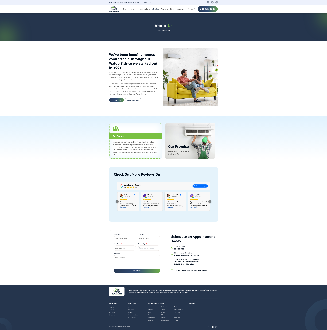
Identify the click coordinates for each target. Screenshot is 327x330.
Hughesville (177, 315)
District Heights (165, 320)
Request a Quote (133, 100)
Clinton (163, 312)
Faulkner (176, 307)
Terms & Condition (133, 315)
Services (111, 309)
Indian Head (177, 317)
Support (130, 312)
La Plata (176, 320)
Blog (129, 307)
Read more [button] (122, 208)
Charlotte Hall (164, 307)
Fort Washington (178, 309)
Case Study (131, 309)
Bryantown (151, 320)
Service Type (142, 244)
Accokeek (150, 307)
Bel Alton (150, 309)
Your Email (141, 234)
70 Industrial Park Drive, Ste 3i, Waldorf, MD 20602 (124, 2)
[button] (117, 201)
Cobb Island (164, 315)
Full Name (117, 234)
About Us (111, 307)
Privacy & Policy (132, 317)
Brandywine (151, 315)
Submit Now (137, 271)
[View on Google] (121, 195)
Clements (163, 309)
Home (159, 30)
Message (117, 253)
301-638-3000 (148, 2)
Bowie (149, 312)
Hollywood (177, 312)
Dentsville (163, 317)
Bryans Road (151, 317)
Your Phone (118, 244)
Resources (112, 312)
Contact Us (112, 315)
